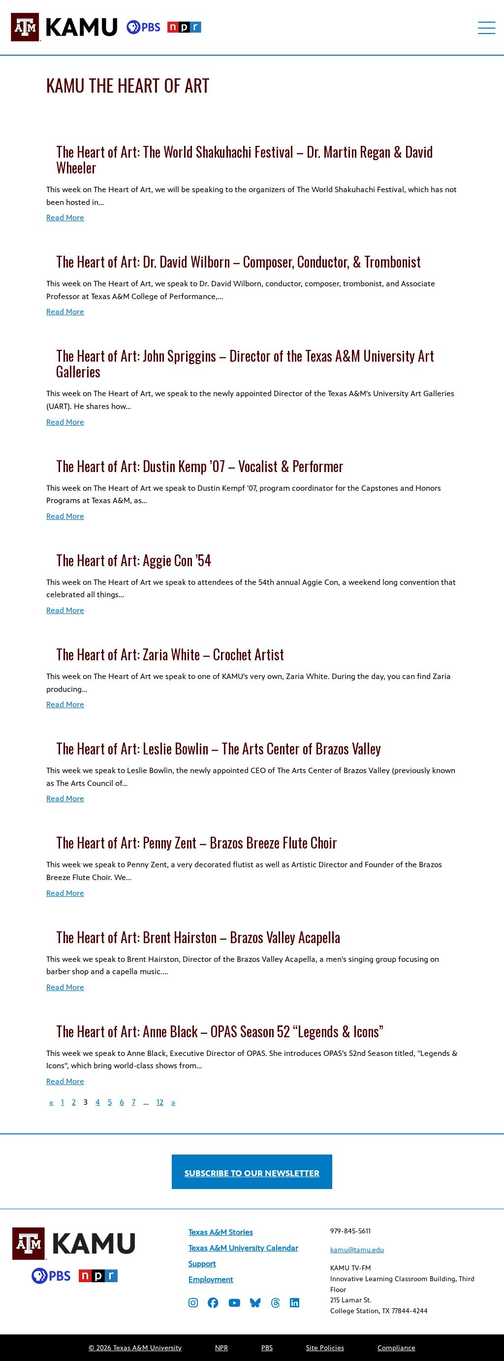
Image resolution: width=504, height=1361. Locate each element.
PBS (267, 1348)
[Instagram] (193, 1304)
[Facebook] (213, 1304)
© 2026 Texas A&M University (135, 1348)
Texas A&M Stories (221, 1232)
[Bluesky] (255, 1304)
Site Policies (325, 1348)
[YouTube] (234, 1304)
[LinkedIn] (294, 1304)
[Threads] (275, 1304)
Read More (65, 217)
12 (160, 1102)
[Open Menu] (487, 28)
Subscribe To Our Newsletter (252, 1173)
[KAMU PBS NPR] (105, 43)
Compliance (396, 1348)
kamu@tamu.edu (357, 1250)
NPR (221, 1348)
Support (202, 1263)
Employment (211, 1279)
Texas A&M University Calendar (243, 1248)
